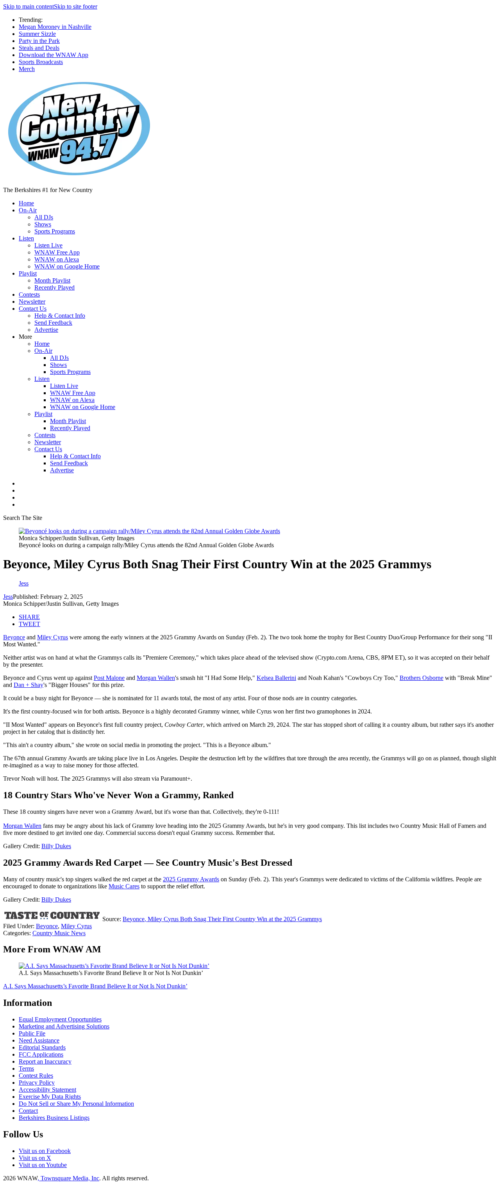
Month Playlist (52, 280)
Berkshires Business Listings (54, 1117)
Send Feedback (53, 322)
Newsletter (32, 301)
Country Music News (59, 933)
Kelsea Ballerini (276, 677)
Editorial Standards (42, 1047)
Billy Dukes (56, 846)
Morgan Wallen (156, 677)
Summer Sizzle (37, 33)
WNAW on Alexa (56, 259)
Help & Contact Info (59, 315)
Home (26, 203)
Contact (28, 1110)
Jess (8, 596)
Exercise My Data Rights (50, 1096)
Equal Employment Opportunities (60, 1019)
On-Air (28, 210)
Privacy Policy (37, 1082)
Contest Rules (36, 1075)
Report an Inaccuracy (45, 1061)
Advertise (46, 329)
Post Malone (109, 677)
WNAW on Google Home (67, 266)
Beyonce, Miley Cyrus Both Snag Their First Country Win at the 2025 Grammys (222, 919)
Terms (26, 1068)
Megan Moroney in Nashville (55, 26)
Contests (29, 294)
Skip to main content (28, 6)
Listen (26, 238)
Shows (42, 224)
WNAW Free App (57, 252)
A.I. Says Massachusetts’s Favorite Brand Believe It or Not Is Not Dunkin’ (95, 986)
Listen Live (48, 245)
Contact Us (32, 308)
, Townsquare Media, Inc (68, 1178)
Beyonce (14, 637)
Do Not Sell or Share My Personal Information (76, 1103)
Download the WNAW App (53, 55)
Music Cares (124, 886)
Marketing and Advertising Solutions (64, 1026)
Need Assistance (39, 1040)
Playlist (28, 273)
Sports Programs (54, 231)
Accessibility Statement (47, 1089)
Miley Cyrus (52, 637)
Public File (32, 1033)
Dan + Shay (28, 684)
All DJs (43, 217)
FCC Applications (41, 1054)
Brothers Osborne (421, 677)
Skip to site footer (75, 6)
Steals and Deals (39, 47)
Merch (27, 69)
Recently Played (54, 287)
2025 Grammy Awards (191, 879)
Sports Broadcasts (41, 62)
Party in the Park (39, 40)
